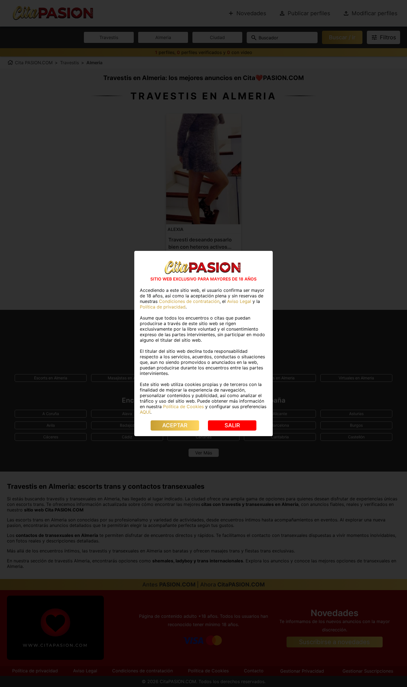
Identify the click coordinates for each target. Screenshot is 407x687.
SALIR (232, 425)
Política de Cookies (183, 406)
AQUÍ (145, 412)
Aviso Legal (239, 301)
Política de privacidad (163, 307)
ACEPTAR (174, 425)
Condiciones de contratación (189, 301)
